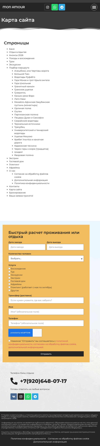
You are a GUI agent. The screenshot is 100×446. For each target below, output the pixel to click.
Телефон (13, 318)
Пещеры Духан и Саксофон (29, 117)
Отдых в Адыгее (17, 52)
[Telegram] (62, 7)
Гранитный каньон (24, 86)
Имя (10, 307)
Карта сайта (15, 189)
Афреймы (14, 167)
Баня (12, 49)
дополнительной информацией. (26, 347)
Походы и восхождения (22, 58)
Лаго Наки (20, 99)
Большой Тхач (21, 74)
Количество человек (19, 254)
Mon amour (14, 7)
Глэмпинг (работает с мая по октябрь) (31, 287)
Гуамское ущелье (23, 89)
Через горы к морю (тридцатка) (31, 149)
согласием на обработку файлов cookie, (54, 344)
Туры (11, 61)
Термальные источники (27, 124)
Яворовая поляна (23, 155)
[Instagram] (47, 7)
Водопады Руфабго (24, 77)
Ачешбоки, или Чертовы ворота (31, 71)
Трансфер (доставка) (20, 296)
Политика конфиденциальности (31, 183)
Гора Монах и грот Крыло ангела (31, 80)
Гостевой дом (16, 161)
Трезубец (19, 127)
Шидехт (18, 152)
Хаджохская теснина (25, 146)
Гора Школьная (22, 83)
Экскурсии (15, 64)
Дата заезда (15, 242)
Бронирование (17, 192)
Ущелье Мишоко (23, 136)
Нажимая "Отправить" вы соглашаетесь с (42, 344)
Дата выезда (54, 242)
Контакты (14, 186)
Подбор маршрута (19, 68)
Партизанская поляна (26, 114)
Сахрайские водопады (26, 121)
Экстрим (13, 158)
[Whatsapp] (54, 7)
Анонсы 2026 (16, 55)
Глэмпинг (14, 164)
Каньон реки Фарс (24, 96)
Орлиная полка (22, 108)
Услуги (12, 265)
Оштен (18, 111)
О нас (12, 171)
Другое (15, 290)
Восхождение (18, 268)
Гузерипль (20, 92)
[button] (94, 7)
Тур (12, 272)
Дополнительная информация (31, 180)
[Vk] (13, 396)
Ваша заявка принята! (21, 196)
